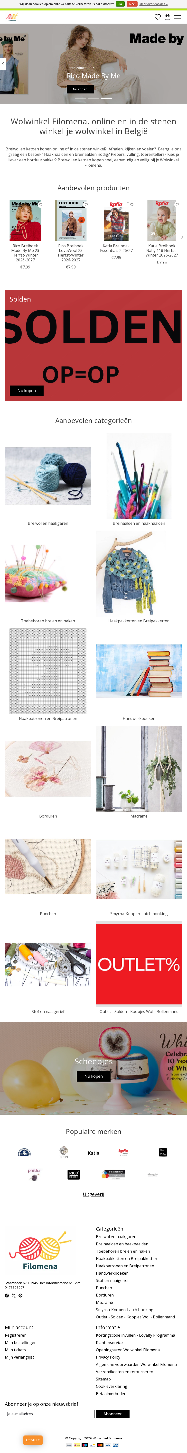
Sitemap (103, 1379)
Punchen (48, 913)
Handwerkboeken (139, 718)
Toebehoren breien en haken (48, 621)
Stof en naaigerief (48, 1011)
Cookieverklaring (111, 1386)
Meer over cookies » (154, 4)
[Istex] (64, 1153)
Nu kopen (80, 89)
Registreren (16, 1335)
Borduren (48, 816)
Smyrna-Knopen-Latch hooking (139, 913)
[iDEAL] (77, 1445)
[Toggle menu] (177, 17)
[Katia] (123, 1153)
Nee (132, 4)
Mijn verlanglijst (19, 1357)
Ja (120, 4)
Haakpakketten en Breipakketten (138, 621)
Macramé (139, 816)
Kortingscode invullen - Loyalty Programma (135, 1335)
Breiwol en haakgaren (48, 523)
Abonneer (112, 1413)
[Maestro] (85, 1445)
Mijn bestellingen (21, 1342)
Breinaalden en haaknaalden (139, 523)
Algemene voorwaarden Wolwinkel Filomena (136, 1364)
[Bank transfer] (69, 1445)
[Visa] (108, 1445)
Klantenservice (109, 1342)
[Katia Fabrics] (163, 1153)
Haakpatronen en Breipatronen (48, 718)
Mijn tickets (15, 1349)
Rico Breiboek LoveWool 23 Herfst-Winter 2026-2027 (71, 253)
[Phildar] (34, 1175)
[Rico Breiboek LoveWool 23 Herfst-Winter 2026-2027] (70, 220)
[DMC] (24, 1153)
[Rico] (74, 1175)
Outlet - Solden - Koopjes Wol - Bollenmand (139, 1011)
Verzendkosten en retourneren (124, 1371)
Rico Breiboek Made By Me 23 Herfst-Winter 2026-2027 (25, 253)
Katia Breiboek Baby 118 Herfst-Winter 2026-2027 (162, 250)
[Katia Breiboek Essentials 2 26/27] (116, 220)
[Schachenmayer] (113, 1175)
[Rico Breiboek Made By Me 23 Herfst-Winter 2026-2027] (25, 220)
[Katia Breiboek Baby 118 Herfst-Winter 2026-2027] (161, 220)
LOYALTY (33, 1440)
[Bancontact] (93, 1445)
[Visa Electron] (116, 1445)
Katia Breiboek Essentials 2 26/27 (116, 248)
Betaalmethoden (111, 1393)
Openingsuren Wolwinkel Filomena (128, 1349)
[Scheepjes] (152, 1175)
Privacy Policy (108, 1357)
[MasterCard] (100, 1445)
